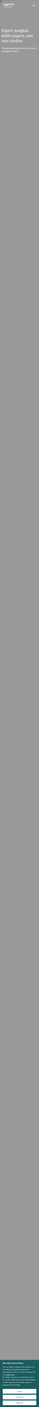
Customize (19, 1397)
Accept (19, 1391)
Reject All (19, 1403)
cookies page (10, 1374)
